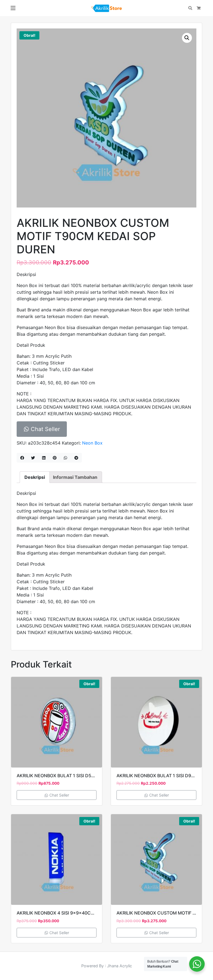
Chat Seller (44, 429)
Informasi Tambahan (75, 477)
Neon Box (92, 443)
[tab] (35, 477)
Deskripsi (34, 477)
